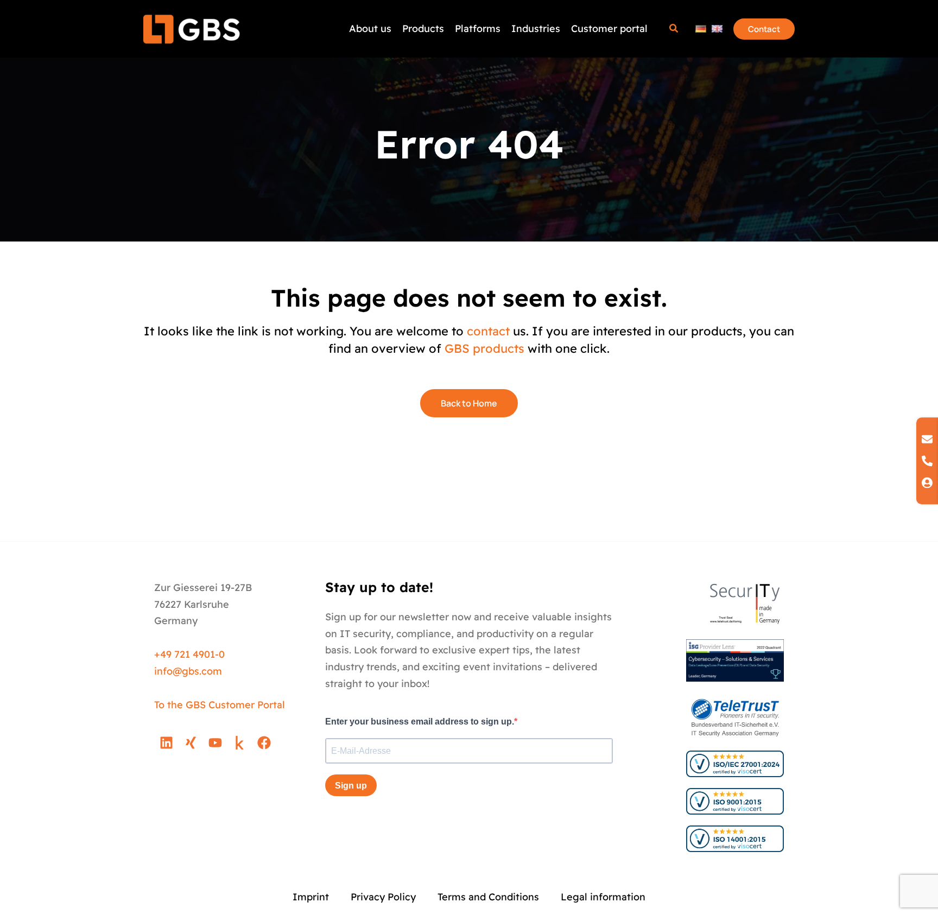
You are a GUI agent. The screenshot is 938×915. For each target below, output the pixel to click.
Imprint (311, 897)
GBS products (484, 348)
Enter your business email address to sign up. (419, 721)
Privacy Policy (383, 897)
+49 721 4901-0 (189, 654)
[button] (674, 29)
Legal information (603, 897)
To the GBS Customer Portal (219, 704)
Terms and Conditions (488, 897)
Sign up (351, 785)
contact (488, 331)
